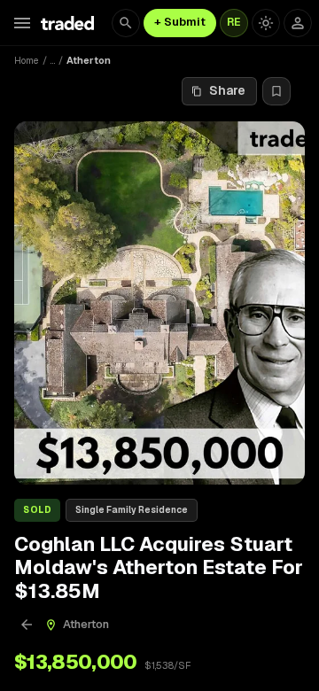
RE (234, 22)
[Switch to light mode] (266, 23)
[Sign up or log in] (298, 23)
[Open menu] (22, 23)
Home (26, 60)
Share (227, 90)
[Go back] (26, 624)
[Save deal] (276, 91)
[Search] (126, 23)
